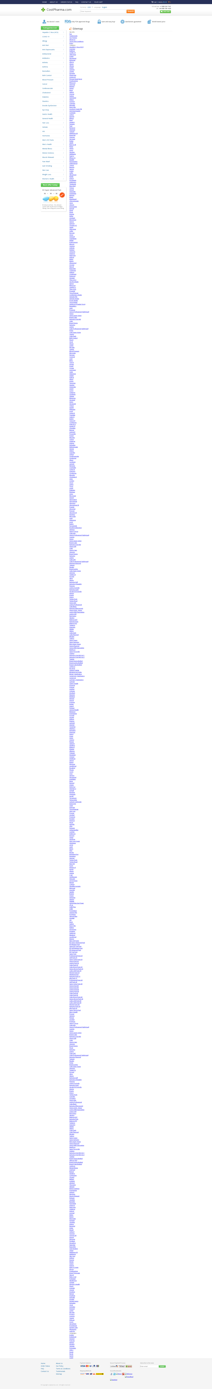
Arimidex (72, 1307)
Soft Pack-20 (73, 958)
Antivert (71, 1192)
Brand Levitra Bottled (76, 663)
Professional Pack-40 (75, 980)
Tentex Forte (73, 599)
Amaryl (71, 498)
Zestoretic (72, 387)
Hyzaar (71, 364)
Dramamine (73, 714)
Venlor (71, 148)
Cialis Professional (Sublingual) (78, 329)
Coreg (71, 391)
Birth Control (73, 338)
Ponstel (71, 1299)
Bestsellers (72, 306)
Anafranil (72, 1170)
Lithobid (72, 1183)
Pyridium (72, 1241)
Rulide (71, 177)
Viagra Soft (72, 546)
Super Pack (72, 954)
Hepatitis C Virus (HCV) (76, 47)
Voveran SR (72, 1235)
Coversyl (72, 357)
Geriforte (72, 839)
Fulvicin (71, 1266)
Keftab (71, 240)
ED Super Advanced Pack (77, 943)
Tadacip (72, 565)
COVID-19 (72, 53)
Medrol (71, 939)
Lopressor (72, 370)
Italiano (71, 1342)
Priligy (71, 331)
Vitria (71, 578)
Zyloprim (72, 252)
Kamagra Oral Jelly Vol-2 (76, 657)
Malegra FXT (73, 623)
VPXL (70, 826)
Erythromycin (73, 242)
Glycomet (72, 509)
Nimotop (72, 466)
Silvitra (71, 631)
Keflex (71, 216)
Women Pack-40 (74, 1005)
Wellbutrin (72, 154)
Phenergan (72, 75)
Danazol (72, 1309)
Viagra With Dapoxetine (76, 648)
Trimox (71, 165)
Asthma (71, 272)
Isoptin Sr (72, 426)
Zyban (71, 1251)
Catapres (72, 392)
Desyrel (71, 117)
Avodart (72, 815)
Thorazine (72, 1185)
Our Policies (73, 38)
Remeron (72, 128)
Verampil (72, 400)
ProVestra (72, 914)
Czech (71, 1358)
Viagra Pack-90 (74, 988)
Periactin (72, 73)
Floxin (71, 212)
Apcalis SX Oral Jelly (75, 592)
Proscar (71, 813)
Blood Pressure (74, 351)
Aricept (71, 717)
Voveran (72, 1234)
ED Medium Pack (74, 944)
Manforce (72, 650)
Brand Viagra (73, 323)
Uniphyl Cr (72, 287)
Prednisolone (73, 81)
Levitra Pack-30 (74, 963)
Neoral (71, 267)
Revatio (71, 567)
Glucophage (73, 501)
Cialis (71, 321)
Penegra (72, 586)
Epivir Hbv (72, 107)
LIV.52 (71, 845)
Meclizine (72, 1194)
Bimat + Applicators (75, 674)
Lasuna (71, 873)
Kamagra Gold (74, 590)
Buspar (71, 1172)
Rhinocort (72, 83)
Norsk (71, 1354)
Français (72, 1341)
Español (71, 1344)
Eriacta (71, 595)
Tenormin (72, 383)
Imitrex (71, 1224)
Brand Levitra (73, 569)
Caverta (71, 537)
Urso (71, 774)
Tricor (71, 486)
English (71, 1335)
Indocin (71, 257)
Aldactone (72, 374)
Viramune (72, 794)
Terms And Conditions (76, 41)
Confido (72, 832)
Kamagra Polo (73, 622)
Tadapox (72, 625)
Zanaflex (72, 1200)
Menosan (72, 888)
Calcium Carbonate (75, 802)
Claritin (71, 71)
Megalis (71, 637)
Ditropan (72, 764)
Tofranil (71, 132)
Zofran (71, 454)
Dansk (71, 1352)
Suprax (71, 169)
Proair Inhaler (73, 301)
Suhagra (72, 530)
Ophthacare (73, 877)
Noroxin (72, 233)
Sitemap (59, 1374)
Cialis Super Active (75, 332)
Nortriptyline (73, 162)
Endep (71, 141)
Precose (72, 511)
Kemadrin (72, 730)
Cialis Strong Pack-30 (75, 967)
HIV (70, 920)
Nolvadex (72, 445)
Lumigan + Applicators (76, 680)
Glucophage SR (74, 505)
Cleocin (71, 205)
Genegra (72, 573)
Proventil (72, 291)
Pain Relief (72, 1204)
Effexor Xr (72, 158)
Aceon (71, 381)
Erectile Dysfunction (75, 528)
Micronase (72, 496)
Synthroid (72, 933)
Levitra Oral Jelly (74, 588)
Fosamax (72, 1296)
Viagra (71, 314)
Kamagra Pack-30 (74, 1006)
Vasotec (71, 385)
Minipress (72, 398)
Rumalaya (72, 856)
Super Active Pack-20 (75, 959)
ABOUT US (54, 2)
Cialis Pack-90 (73, 995)
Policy (71, 43)
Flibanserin (72, 1329)
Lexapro (72, 122)
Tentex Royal (73, 601)
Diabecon (72, 834)
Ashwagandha (73, 830)
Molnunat (72, 60)
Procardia (72, 434)
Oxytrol (71, 740)
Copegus (72, 49)
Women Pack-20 (74, 973)
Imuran (71, 1237)
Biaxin (71, 197)
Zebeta (71, 396)
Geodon (72, 152)
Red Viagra (72, 616)
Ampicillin (72, 192)
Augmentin (72, 193)
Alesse (71, 344)
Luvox (71, 150)
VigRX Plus (72, 907)
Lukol (71, 847)
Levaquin (72, 218)
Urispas (71, 757)
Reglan (71, 704)
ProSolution (73, 911)
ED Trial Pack (73, 952)
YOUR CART (98, 2)
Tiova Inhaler (73, 302)
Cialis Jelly (72, 533)
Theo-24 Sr (72, 289)
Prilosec (71, 687)
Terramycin (73, 798)
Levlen (71, 346)
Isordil (71, 796)
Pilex (70, 851)
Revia (71, 781)
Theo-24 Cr (72, 280)
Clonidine (72, 428)
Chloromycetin (74, 201)
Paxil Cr (71, 156)
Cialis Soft (72, 560)
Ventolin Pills (73, 297)
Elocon (71, 1269)
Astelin (71, 68)
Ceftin (71, 173)
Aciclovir (72, 101)
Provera (71, 1314)
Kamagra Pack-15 (74, 976)
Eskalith (71, 160)
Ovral (71, 342)
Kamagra (72, 325)
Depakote (72, 755)
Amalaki (71, 918)
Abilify (71, 143)
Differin (71, 719)
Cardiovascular (74, 456)
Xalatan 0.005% (74, 670)
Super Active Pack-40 (75, 984)
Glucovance (73, 500)
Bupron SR (72, 145)
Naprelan (72, 1245)
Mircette (72, 347)
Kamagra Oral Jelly (75, 319)
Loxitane (72, 1181)
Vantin (71, 227)
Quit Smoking (73, 1249)
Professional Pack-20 (75, 956)
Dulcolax (72, 807)
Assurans (72, 627)
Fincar (71, 822)
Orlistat (71, 1282)
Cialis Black (72, 607)
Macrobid (72, 186)
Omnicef (72, 237)
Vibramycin (72, 175)
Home (43, 1363)
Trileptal (72, 753)
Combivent (72, 274)
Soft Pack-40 (73, 982)
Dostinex (72, 931)
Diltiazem (72, 409)
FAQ (76, 2)
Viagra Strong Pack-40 (76, 999)
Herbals (71, 824)
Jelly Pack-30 (73, 1008)
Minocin (71, 244)
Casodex (72, 453)
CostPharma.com (59, 9)
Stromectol (72, 58)
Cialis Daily (72, 336)
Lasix (71, 308)
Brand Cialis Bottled (75, 665)
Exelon (71, 762)
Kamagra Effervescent (76, 608)
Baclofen (72, 1202)
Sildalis (71, 629)
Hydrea (71, 443)
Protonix (72, 702)
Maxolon (72, 695)
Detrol (71, 734)
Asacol (71, 178)
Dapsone (72, 732)
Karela (71, 869)
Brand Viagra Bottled (76, 661)
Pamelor (72, 124)
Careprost (72, 678)
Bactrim (71, 167)
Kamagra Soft (73, 582)
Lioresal (71, 1213)
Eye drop (72, 668)
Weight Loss (46, 174)
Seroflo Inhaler (74, 282)
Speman (72, 858)
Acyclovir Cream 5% (75, 109)
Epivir (71, 90)
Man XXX (72, 864)
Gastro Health (73, 684)
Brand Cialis (73, 317)
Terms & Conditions (63, 1369)
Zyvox (71, 235)
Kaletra (71, 928)
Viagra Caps (73, 550)
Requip (71, 742)
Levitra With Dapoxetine (76, 612)
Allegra (71, 66)
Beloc (71, 361)
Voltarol (71, 1232)
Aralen (71, 56)
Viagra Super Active (75, 316)
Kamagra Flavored (75, 563)
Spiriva (71, 284)
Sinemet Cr (72, 789)
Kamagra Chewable (75, 584)
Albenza (72, 751)
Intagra (71, 593)
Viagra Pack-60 (74, 986)
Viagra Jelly (72, 603)
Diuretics (72, 515)
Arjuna (71, 896)
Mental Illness (47, 149)
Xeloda (71, 449)
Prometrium (73, 1326)
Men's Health (73, 1012)
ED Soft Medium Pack (75, 948)
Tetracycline (73, 800)
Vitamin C (72, 729)
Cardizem (72, 394)
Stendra (71, 618)
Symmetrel (72, 98)
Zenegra (72, 552)
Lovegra (72, 1316)
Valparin (72, 744)
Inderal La (72, 424)
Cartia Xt (72, 413)
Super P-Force (73, 531)
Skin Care (72, 1256)
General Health (47, 118)
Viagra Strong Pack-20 (76, 969)
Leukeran (72, 441)
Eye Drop (45, 110)
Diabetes (72, 490)
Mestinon (72, 935)
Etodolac (72, 792)
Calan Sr (72, 417)
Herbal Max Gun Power (76, 903)
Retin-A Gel (72, 1277)
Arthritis (71, 248)
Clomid (71, 1290)
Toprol (71, 362)
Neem (71, 849)
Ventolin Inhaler (74, 299)
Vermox (71, 776)
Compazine (73, 1175)
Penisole (72, 828)
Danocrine (72, 804)
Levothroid (72, 766)
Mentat (71, 883)
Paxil (70, 126)
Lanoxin (71, 464)
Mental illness (73, 1168)
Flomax (71, 1018)
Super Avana (73, 640)
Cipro (71, 203)
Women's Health (74, 1284)
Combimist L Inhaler (75, 295)
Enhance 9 (72, 867)
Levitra (71, 327)
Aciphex (71, 689)
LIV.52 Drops (73, 881)
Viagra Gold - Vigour (75, 610)
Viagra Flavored (74, 646)
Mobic (71, 259)
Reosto (71, 852)
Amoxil (71, 190)
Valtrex (71, 92)
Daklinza (72, 51)
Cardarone (72, 458)
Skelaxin (71, 1187)
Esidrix (71, 419)
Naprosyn (72, 255)
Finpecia (72, 821)
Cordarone (72, 473)
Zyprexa (72, 137)
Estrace (71, 1294)
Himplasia (72, 843)
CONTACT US (86, 2)
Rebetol (71, 86)
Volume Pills (73, 913)
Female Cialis (73, 1327)
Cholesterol (73, 477)
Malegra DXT (73, 620)
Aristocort (72, 77)
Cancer (71, 439)
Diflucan (72, 1320)
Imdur (71, 1228)
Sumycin (72, 224)
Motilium (72, 697)
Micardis (72, 438)
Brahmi (71, 894)
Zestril (71, 389)
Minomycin (72, 220)
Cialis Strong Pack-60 (75, 997)
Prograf (71, 715)
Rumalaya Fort (73, 854)
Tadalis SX (72, 575)
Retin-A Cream (73, 1267)
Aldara (71, 100)
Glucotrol (72, 503)
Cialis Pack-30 (73, 965)
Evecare (71, 836)
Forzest (71, 576)
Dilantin (71, 749)
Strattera (72, 745)
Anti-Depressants (74, 111)
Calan (71, 372)
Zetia (71, 479)
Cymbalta (72, 113)
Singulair (72, 278)
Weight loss (73, 1281)
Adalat (71, 376)
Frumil (71, 366)
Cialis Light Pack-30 (75, 971)
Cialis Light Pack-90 (75, 1003)
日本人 (71, 1350)
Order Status (45, 1366)
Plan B (71, 340)
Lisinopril (72, 432)
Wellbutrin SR (73, 133)
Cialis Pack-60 (73, 993)
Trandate (72, 415)
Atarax (71, 64)
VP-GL (71, 905)
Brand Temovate (74, 1273)
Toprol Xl (72, 421)
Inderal (71, 377)
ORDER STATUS (66, 2)
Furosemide (73, 526)
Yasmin (71, 334)
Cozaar (71, 368)
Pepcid (71, 700)
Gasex (71, 837)
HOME (44, 2)
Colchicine (72, 270)
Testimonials (73, 36)
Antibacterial (73, 163)
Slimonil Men (73, 916)
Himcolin (72, 879)
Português (72, 1348)
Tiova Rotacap (73, 293)
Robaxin (72, 1198)
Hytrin (71, 402)
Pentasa (71, 708)
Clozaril (71, 1177)
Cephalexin (72, 239)
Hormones (72, 929)
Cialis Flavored (74, 635)
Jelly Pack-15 (73, 978)
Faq (70, 34)
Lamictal (72, 723)
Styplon (71, 899)
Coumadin (72, 468)
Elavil (71, 120)
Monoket (72, 105)
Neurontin (72, 1219)
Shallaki (71, 901)
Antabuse (72, 759)
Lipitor (71, 484)
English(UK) (72, 1337)
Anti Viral (72, 85)
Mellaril (71, 1179)
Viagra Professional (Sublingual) (79, 312)
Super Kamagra (74, 642)
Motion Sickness (74, 1189)
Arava (71, 736)
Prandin (71, 507)
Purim (71, 866)
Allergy (71, 62)
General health (74, 710)
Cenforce (72, 667)
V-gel (71, 875)
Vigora (71, 597)
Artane (71, 785)
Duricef (71, 209)
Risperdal (72, 135)
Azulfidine (72, 779)
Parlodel (72, 1297)
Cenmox (72, 246)
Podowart (72, 1279)
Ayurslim (72, 890)
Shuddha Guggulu (74, 886)
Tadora (71, 638)
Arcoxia (71, 265)
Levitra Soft (72, 614)
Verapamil (72, 404)
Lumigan (72, 682)
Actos (71, 494)
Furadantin (72, 180)
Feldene (71, 250)
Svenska (71, 1346)
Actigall (71, 791)
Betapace (72, 712)
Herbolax (72, 898)
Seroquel (72, 139)
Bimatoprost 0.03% (75, 672)
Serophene (72, 1324)
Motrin (71, 261)
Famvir (71, 88)
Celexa (71, 115)
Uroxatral (72, 1098)
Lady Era (72, 1331)
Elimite (71, 1262)
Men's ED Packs (74, 941)
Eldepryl (72, 747)
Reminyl (71, 783)
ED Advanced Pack (75, 950)
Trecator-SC (73, 225)
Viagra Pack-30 (74, 961)
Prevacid (72, 685)
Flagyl (71, 210)
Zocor (71, 483)
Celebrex (72, 1209)
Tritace (71, 406)
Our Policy (59, 1366)
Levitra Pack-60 (74, 990)
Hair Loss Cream (74, 841)
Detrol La (72, 787)
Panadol (72, 1220)
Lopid (71, 488)
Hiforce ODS (73, 1160)
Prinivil (71, 436)
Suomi (71, 1356)
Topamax (72, 727)
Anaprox (72, 254)
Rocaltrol (72, 768)
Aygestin (72, 1288)
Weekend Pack (74, 975)
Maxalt (71, 1230)
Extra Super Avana (75, 644)
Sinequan (72, 130)
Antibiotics (72, 182)
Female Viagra (73, 1301)
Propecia (72, 310)
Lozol (71, 411)
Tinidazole (72, 184)
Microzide (72, 353)
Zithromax (72, 55)
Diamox (71, 721)
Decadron (72, 1243)
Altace (71, 379)
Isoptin (71, 408)
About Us (72, 40)
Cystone (72, 884)
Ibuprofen (72, 269)
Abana (71, 871)
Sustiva (71, 96)
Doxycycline (73, 207)
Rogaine (72, 819)
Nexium (71, 699)
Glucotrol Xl (73, 513)
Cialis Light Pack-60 (75, 1001)
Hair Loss (72, 811)
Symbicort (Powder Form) (77, 304)
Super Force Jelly (74, 652)
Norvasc (72, 355)
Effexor (71, 118)
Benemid (72, 1226)
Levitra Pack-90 (74, 991)
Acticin (71, 1264)
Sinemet (71, 725)
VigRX (71, 909)
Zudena (71, 653)
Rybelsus (72, 492)
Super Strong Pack (75, 1010)
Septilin (71, 892)
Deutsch (72, 1339)
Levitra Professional (75, 605)
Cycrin (71, 772)
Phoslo (71, 770)
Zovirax (71, 94)
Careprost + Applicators (77, 676)
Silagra (71, 580)
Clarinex (72, 70)
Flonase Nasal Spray (75, 79)
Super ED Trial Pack (75, 946)
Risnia (71, 147)
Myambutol (73, 199)
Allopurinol (72, 263)
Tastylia (71, 659)
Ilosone (71, 214)
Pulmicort (72, 276)
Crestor (71, 481)
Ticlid (71, 806)
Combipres (73, 423)
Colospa (72, 691)
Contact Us (45, 1371)
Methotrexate (73, 447)
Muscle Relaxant (74, 1196)
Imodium (72, 693)
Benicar (71, 430)
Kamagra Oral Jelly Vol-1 (76, 655)
